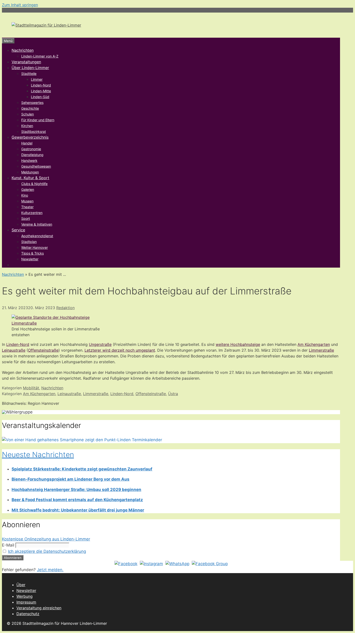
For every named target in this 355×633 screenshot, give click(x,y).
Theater (27, 207)
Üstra (173, 393)
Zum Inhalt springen (20, 4)
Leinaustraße (13, 350)
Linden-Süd (40, 97)
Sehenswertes (32, 102)
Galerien (27, 189)
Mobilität (31, 387)
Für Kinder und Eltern (37, 120)
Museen (27, 201)
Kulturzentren (32, 213)
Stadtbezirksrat (33, 131)
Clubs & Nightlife (34, 184)
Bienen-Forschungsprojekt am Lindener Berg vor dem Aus (70, 479)
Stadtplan (29, 242)
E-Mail (8, 545)
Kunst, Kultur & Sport (30, 177)
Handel (26, 143)
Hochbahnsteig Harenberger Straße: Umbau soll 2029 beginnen (76, 489)
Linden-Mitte (41, 91)
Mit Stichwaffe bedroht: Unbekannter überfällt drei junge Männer (78, 510)
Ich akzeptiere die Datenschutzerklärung (47, 551)
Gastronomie (31, 149)
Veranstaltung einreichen (38, 607)
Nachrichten (23, 50)
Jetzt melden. (50, 569)
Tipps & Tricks (32, 253)
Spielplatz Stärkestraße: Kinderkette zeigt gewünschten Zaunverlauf (82, 469)
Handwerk (29, 160)
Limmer (37, 79)
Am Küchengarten (314, 344)
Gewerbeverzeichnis (30, 137)
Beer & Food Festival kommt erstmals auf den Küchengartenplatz (77, 499)
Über (20, 584)
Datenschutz (27, 613)
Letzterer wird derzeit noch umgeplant (120, 350)
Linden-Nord (41, 85)
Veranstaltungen (26, 61)
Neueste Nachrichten (38, 454)
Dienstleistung (32, 155)
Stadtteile (28, 73)
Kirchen (27, 126)
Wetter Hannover (34, 247)
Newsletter (29, 259)
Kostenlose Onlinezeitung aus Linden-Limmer (46, 539)
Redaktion (65, 307)
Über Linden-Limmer (30, 67)
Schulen (27, 114)
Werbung (24, 596)
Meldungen (30, 172)
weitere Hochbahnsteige (238, 344)
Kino (24, 195)
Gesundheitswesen (36, 166)
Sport (25, 218)
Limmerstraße (321, 350)
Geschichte (30, 108)
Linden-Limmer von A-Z (39, 56)
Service (18, 230)
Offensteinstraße (43, 350)
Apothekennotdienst (37, 236)
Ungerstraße (100, 344)
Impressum (26, 602)
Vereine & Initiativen (36, 224)
